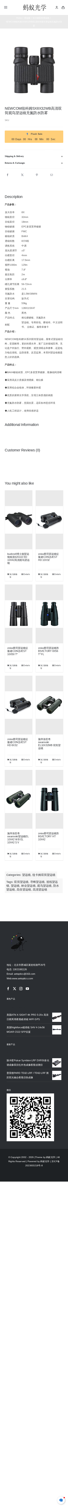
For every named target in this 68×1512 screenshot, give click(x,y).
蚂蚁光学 (50, 1157)
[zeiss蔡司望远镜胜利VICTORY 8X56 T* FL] (49, 614)
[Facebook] (7, 175)
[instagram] (20, 988)
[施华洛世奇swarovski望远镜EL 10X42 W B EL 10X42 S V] (18, 799)
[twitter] (14, 988)
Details (27, 574)
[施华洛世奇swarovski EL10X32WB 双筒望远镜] (49, 705)
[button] (34, 156)
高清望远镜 (40, 889)
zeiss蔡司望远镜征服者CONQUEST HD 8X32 (17, 742)
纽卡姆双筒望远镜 (44, 875)
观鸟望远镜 (44, 885)
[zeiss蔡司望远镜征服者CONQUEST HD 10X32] (49, 519)
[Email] (51, 175)
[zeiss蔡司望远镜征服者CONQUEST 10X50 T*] (18, 614)
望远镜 (26, 875)
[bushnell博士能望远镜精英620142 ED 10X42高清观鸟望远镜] (18, 519)
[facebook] (8, 988)
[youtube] (27, 988)
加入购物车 (13, 575)
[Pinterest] (37, 175)
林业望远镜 (28, 885)
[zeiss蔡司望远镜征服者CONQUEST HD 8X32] (18, 705)
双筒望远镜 (21, 882)
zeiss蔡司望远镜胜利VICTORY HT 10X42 (48, 836)
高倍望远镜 (24, 889)
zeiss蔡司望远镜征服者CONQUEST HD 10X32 (48, 557)
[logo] (34, 4)
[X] (22, 175)
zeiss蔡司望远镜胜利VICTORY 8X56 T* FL (48, 651)
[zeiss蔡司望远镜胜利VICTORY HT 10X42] (49, 799)
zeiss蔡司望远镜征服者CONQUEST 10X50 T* (17, 651)
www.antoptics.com (22, 978)
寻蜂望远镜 (37, 882)
